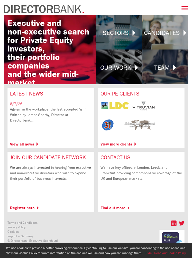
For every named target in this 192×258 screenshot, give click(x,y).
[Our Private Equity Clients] (128, 131)
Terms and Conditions (23, 222)
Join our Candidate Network (48, 157)
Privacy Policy (17, 227)
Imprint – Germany (20, 236)
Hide (149, 253)
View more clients (116, 144)
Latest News (26, 93)
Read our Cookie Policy (170, 253)
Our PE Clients (120, 93)
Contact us (115, 157)
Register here (22, 207)
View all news (22, 144)
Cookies (13, 232)
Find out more (113, 207)
